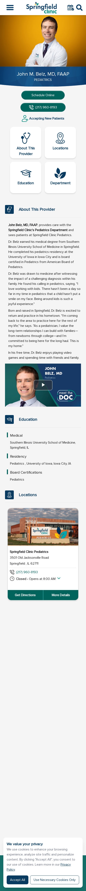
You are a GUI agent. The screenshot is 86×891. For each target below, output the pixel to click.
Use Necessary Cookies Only (55, 880)
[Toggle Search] (79, 7)
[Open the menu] (10, 7)
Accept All (17, 880)
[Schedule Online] (71, 7)
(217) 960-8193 (46, 107)
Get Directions (25, 595)
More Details (61, 595)
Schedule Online (43, 95)
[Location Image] (43, 527)
